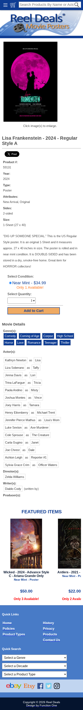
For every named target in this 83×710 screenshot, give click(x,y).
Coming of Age (29, 336)
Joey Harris (12, 405)
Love (20, 342)
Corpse (48, 336)
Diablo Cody (13, 488)
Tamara (34, 405)
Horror (9, 342)
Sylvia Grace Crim (17, 465)
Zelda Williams (14, 477)
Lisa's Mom (52, 420)
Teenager (51, 342)
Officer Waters (47, 465)
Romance (34, 342)
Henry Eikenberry (16, 412)
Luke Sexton (13, 427)
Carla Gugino (13, 442)
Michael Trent (46, 412)
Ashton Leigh (13, 457)
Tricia (37, 382)
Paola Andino (13, 390)
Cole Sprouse (14, 435)
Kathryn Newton (15, 360)
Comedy (10, 336)
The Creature (40, 435)
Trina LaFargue (15, 382)
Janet (34, 442)
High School (65, 336)
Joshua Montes (15, 397)
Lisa (37, 360)
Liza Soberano (14, 367)
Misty (34, 390)
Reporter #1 (39, 457)
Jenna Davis (13, 375)
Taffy (36, 367)
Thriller (65, 342)
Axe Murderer (39, 427)
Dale (31, 450)
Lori (32, 375)
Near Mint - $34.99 (29, 285)
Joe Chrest (12, 450)
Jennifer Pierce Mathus (20, 420)
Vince (38, 397)
